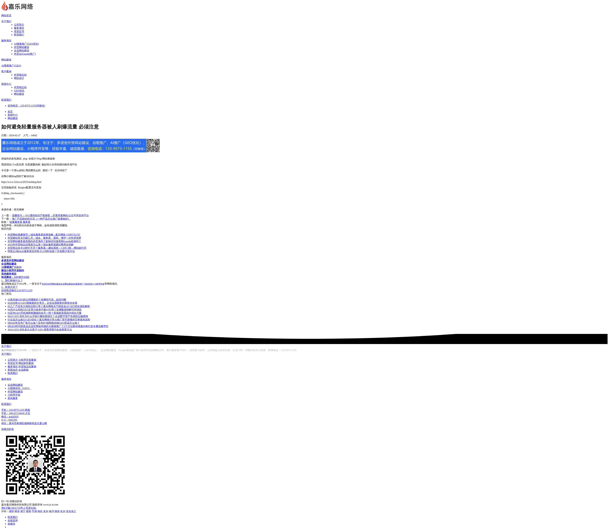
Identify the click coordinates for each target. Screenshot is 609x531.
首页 (10, 111)
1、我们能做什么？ (12, 280)
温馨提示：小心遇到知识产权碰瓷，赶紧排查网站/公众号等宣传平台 (50, 215)
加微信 (11, 523)
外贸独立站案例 (27, 366)
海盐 (40, 511)
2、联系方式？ (9, 287)
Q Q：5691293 (9, 420)
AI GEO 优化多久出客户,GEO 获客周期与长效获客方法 (40, 329)
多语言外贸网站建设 (51, 284)
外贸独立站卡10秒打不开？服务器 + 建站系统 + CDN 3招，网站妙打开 (47, 248)
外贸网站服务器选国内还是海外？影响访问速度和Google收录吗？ (44, 241)
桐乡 (17, 511)
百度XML (31, 508)
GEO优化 (19, 90)
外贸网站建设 (21, 47)
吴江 (73, 511)
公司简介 (19, 24)
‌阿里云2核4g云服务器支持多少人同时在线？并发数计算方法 (41, 251)
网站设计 (19, 78)
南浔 (51, 511)
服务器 (26, 222)
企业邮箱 (23, 369)
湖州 (11, 511)
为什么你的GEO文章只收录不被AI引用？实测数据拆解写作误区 (45, 309)
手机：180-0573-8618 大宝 (15, 413)
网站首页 (6, 15)
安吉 (68, 511)
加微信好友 (7, 429)
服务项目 (19, 28)
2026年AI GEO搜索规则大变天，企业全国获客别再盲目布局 (42, 303)
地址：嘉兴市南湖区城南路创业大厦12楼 (24, 423)
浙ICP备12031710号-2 (13, 508)
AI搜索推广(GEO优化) (26, 43)
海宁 (22, 511)
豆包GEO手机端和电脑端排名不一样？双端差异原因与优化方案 (45, 313)
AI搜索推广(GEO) (11, 65)
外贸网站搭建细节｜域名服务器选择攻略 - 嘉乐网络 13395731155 (44, 234)
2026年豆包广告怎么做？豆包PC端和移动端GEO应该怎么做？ (44, 323)
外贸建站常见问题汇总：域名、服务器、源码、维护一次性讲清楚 (44, 238)
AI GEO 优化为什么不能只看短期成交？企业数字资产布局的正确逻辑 (48, 316)
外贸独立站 (20, 74)
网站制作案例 (26, 363)
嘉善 (28, 511)
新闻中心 (6, 84)
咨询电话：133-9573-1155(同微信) (26, 105)
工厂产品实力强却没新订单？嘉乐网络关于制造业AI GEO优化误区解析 (49, 306)
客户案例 (6, 71)
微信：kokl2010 (9, 416)
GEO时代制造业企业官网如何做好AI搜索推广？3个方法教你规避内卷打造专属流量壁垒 (58, 326)
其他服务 (13, 398)
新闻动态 (13, 369)
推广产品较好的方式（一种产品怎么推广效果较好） (41, 218)
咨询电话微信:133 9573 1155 (16, 290)
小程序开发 (99, 284)
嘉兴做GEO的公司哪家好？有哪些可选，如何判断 (37, 299)
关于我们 (6, 21)
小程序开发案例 (27, 359)
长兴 (62, 511)
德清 (57, 511)
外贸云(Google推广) (25, 53)
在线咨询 (13, 520)
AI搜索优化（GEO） (19, 388)
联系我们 (19, 34)
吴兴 (45, 511)
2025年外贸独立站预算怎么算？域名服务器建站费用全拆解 (41, 244)
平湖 (34, 511)
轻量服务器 (16, 222)
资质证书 (19, 31)
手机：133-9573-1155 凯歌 (15, 410)
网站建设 (6, 59)
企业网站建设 (21, 50)
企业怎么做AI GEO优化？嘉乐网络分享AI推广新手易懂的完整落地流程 (49, 319)
